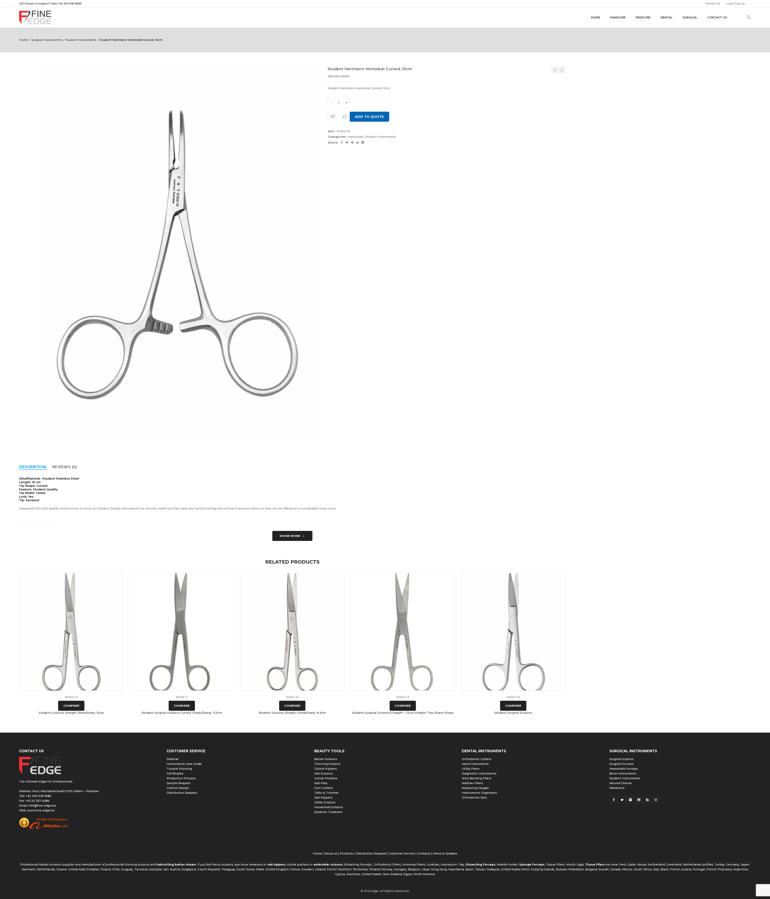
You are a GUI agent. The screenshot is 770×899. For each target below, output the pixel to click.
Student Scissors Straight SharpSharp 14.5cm (292, 713)
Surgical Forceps (621, 764)
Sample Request (178, 783)
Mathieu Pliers (472, 783)
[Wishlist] (333, 117)
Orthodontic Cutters (476, 759)
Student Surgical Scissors (513, 713)
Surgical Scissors (621, 759)
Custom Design (178, 788)
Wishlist (713, 3)
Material (172, 759)
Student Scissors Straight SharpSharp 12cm (71, 713)
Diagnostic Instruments (479, 773)
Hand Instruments (475, 764)
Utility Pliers (470, 768)
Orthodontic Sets (474, 797)
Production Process (181, 778)
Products (346, 853)
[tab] (32, 467)
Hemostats (356, 137)
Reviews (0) (64, 467)
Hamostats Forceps (623, 768)
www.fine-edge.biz (41, 810)
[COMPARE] (345, 117)
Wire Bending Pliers (476, 778)
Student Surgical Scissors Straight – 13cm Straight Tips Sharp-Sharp (403, 713)
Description (32, 467)
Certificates (175, 773)
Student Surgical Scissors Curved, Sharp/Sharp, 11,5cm (182, 713)
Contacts (423, 853)
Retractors (617, 788)
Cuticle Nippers (325, 768)
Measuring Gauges (475, 788)
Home (23, 40)
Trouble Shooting (179, 768)
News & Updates (445, 853)
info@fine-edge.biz (42, 805)
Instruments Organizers (479, 793)
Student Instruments (81, 40)
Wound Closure (620, 783)
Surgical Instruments (46, 40)
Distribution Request (182, 793)
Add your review (339, 75)
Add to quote (369, 117)
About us (330, 853)
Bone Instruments (622, 773)
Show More (290, 536)
